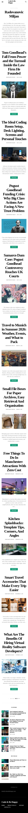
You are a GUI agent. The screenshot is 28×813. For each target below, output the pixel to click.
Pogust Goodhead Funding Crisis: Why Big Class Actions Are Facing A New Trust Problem (14, 198)
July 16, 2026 (12, 734)
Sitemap (21, 805)
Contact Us (7, 807)
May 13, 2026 (12, 750)
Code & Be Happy (10, 802)
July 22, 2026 (19, 142)
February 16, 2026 (19, 473)
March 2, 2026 (19, 409)
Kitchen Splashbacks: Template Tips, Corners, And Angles (14, 527)
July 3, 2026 (19, 214)
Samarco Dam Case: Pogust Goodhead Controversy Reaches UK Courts (14, 265)
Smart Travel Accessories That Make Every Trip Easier (14, 583)
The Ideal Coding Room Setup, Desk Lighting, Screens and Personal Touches (14, 130)
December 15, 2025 (19, 593)
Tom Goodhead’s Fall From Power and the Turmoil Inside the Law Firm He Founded (14, 62)
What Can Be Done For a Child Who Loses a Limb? (17, 767)
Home (3, 805)
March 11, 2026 (19, 345)
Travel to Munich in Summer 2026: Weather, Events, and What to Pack (14, 333)
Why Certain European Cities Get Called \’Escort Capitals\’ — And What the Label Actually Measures (18, 730)
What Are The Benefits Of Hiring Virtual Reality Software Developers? (14, 642)
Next (16, 698)
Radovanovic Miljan (10, 77)
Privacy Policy (12, 805)
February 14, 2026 (19, 539)
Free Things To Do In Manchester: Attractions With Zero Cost (14, 461)
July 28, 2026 (19, 77)
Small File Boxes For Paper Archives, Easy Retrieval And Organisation (14, 397)
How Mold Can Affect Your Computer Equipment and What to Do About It (18, 775)
